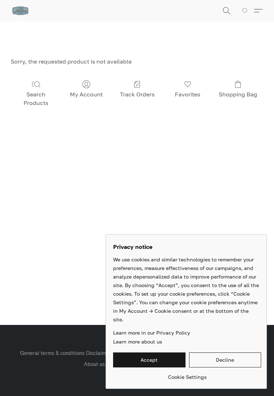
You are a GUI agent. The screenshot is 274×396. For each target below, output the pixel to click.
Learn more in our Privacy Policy (151, 333)
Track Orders (137, 94)
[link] (187, 374)
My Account (86, 94)
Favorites (187, 94)
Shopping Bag (238, 94)
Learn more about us (137, 342)
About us (94, 364)
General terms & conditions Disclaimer (65, 353)
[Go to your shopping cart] (246, 10)
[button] (20, 11)
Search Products (36, 98)
